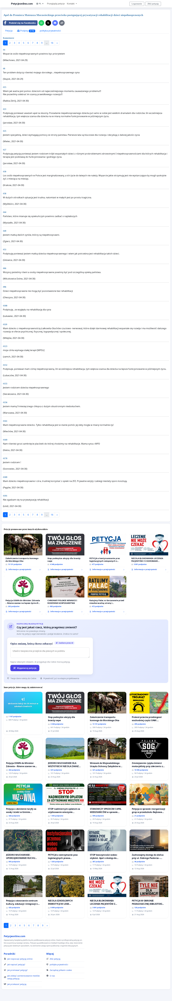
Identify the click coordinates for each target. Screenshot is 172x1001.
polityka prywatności (50, 30)
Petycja (8, 30)
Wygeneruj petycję (26, 668)
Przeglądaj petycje (56, 4)
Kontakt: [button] (71, 4)
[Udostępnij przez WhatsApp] (41, 23)
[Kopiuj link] (62, 23)
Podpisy (27, 30)
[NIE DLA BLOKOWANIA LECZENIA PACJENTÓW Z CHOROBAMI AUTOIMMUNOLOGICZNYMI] (149, 553)
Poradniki (9, 953)
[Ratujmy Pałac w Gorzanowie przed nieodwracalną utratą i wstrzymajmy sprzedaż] (107, 595)
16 (52, 42)
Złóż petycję (153, 4)
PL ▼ (41, 4)
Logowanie (137, 4)
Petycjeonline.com (22, 3)
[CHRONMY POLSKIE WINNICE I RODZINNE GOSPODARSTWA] (65, 595)
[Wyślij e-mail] (55, 23)
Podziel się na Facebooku (22, 22)
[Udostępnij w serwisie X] (48, 23)
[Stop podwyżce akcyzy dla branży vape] (65, 553)
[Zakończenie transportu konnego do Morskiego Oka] (23, 553)
